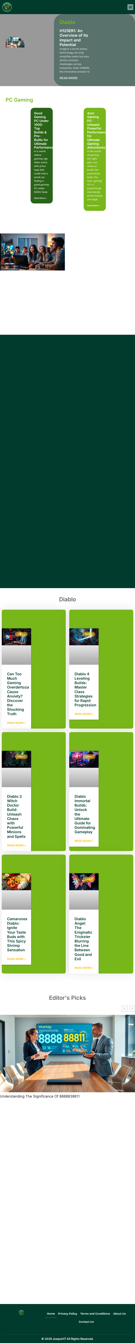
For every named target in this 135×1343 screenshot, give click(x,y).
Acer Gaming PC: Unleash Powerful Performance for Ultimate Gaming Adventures (97, 130)
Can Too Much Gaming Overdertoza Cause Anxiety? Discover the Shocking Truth (18, 694)
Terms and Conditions (95, 1313)
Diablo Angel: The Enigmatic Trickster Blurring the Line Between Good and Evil (83, 939)
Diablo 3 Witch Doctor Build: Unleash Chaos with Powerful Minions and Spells (16, 816)
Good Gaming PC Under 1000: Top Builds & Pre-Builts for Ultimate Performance (44, 130)
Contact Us (86, 1321)
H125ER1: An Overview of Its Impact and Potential (74, 37)
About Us (119, 1313)
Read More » (40, 198)
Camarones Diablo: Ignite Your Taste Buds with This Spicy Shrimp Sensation (17, 934)
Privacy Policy (67, 1313)
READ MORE (69, 78)
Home (51, 1313)
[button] (130, 7)
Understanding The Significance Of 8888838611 (40, 1096)
